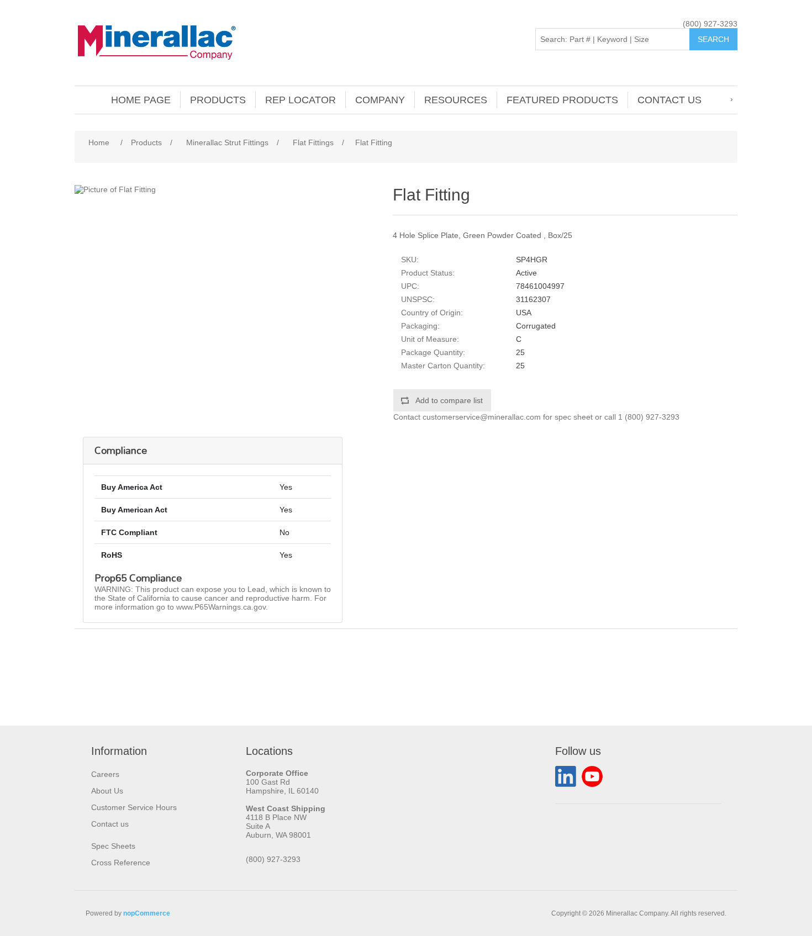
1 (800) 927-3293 (648, 417)
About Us (107, 790)
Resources (455, 99)
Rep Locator (300, 99)
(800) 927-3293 (710, 23)
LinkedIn (565, 776)
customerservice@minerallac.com (482, 417)
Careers (105, 774)
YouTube (592, 776)
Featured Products (562, 99)
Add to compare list (449, 400)
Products (218, 99)
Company (380, 99)
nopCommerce (146, 913)
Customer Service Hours (134, 807)
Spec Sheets (113, 846)
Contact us (669, 99)
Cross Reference (120, 862)
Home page (141, 99)
